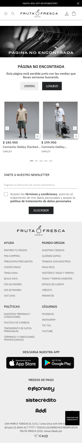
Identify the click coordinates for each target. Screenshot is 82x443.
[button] (21, 136)
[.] (67, 13)
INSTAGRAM (48, 319)
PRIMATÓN (48, 296)
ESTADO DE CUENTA (53, 284)
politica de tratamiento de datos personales (40, 201)
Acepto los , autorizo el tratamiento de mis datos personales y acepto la (42, 197)
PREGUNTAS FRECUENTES (18, 261)
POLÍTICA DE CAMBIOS (16, 322)
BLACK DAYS (11, 278)
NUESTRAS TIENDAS (53, 250)
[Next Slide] (75, 128)
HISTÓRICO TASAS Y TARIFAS (58, 273)
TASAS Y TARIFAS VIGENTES (57, 278)
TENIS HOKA (11, 273)
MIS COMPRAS (12, 256)
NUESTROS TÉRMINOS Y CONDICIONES (17, 315)
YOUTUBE (47, 331)
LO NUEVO (52, 86)
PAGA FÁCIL (48, 267)
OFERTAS (29, 86)
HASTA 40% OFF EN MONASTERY (40, 3)
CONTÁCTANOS (12, 267)
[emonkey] (41, 389)
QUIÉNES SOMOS (51, 256)
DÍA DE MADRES (13, 284)
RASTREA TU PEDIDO (15, 250)
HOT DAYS (9, 296)
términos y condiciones (41, 194)
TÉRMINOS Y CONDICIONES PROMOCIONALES (19, 338)
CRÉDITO (47, 290)
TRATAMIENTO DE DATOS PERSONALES (17, 330)
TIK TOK (46, 325)
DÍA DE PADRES (12, 290)
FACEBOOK (48, 314)
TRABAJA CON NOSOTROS (56, 261)
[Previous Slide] (7, 128)
